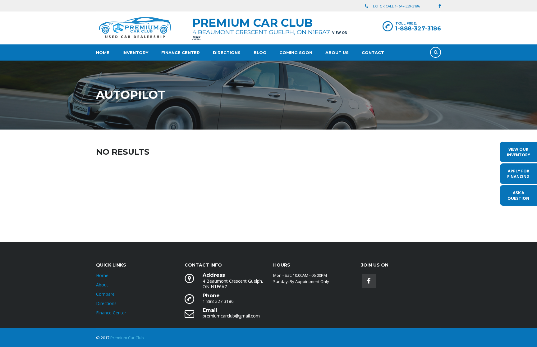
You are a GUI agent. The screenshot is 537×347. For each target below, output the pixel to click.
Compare (105, 294)
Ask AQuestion (518, 195)
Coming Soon (295, 52)
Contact (373, 52)
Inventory (135, 52)
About (102, 285)
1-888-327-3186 (418, 28)
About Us (337, 52)
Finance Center (180, 52)
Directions (227, 52)
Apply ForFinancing (518, 173)
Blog (260, 52)
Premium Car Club (127, 337)
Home (102, 52)
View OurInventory (518, 152)
